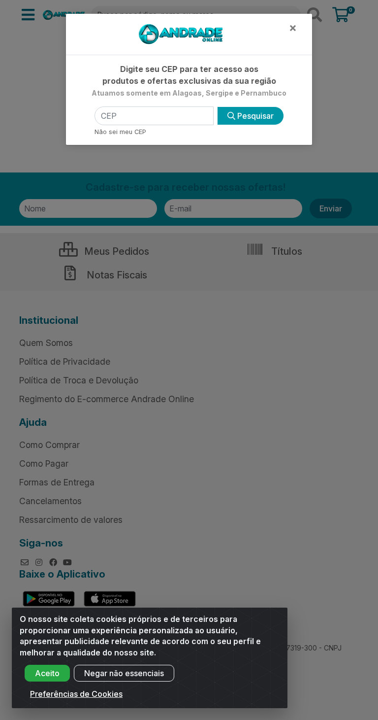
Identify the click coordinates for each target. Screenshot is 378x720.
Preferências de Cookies (76, 694)
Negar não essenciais (124, 673)
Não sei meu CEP (120, 132)
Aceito (47, 673)
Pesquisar (254, 116)
